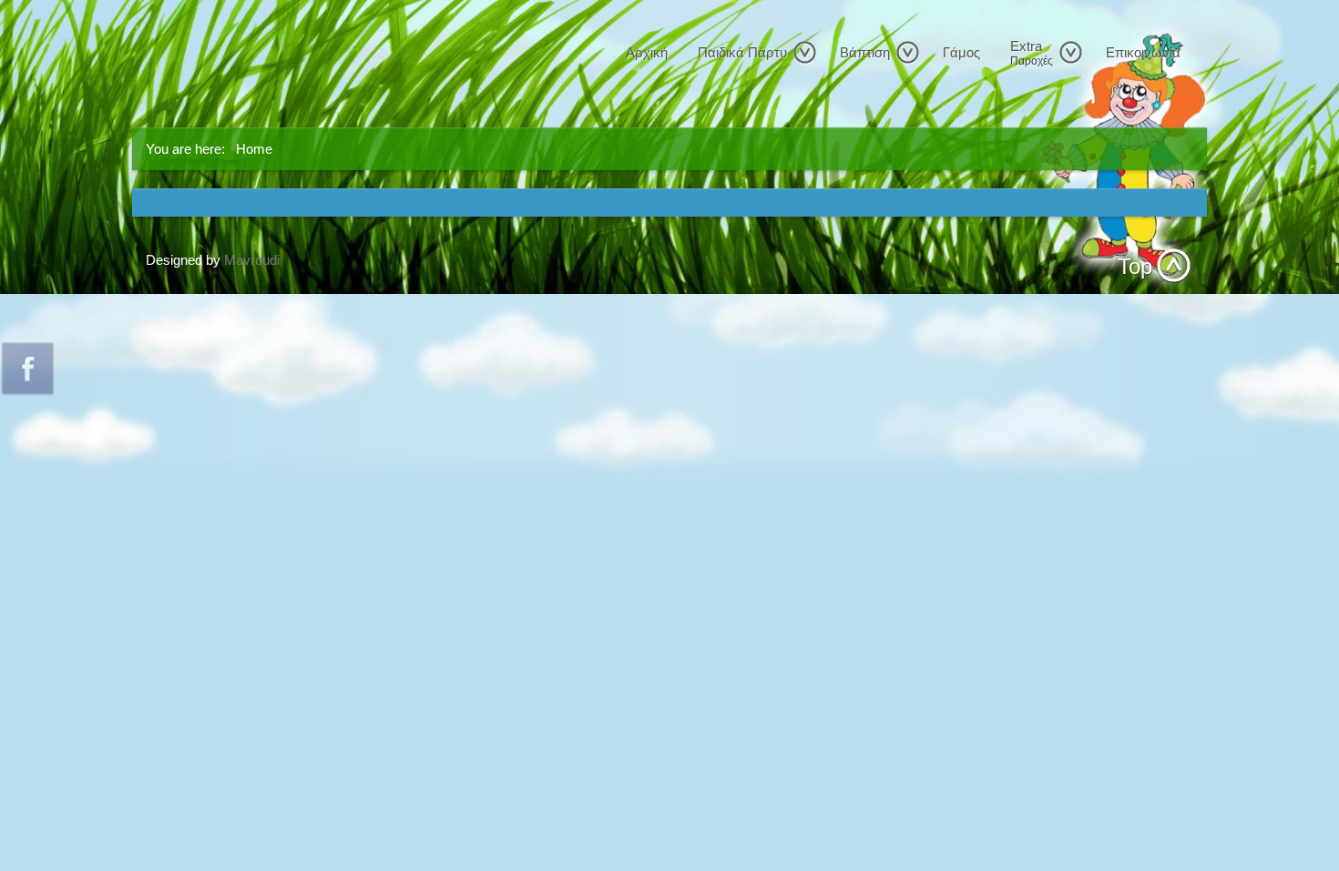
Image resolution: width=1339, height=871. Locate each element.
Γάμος (961, 52)
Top (1135, 266)
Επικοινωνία (1143, 52)
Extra (1031, 52)
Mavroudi (252, 260)
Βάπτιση (865, 52)
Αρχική (647, 52)
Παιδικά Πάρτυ (742, 52)
